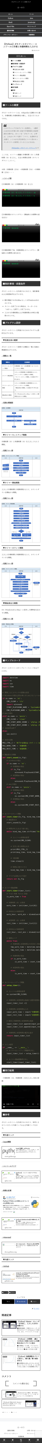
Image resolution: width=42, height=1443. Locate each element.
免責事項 (21, 1436)
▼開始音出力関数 (18, 81)
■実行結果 (14, 87)
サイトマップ (31, 1433)
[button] (34, 1301)
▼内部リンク (17, 96)
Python (13, 1292)
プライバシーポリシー (11, 1433)
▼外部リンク (17, 93)
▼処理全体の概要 (18, 69)
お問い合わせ (31, 1430)
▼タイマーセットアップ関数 (22, 72)
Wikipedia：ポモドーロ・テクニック (24, 148)
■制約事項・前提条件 (18, 63)
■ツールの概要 (16, 60)
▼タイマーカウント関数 (20, 78)
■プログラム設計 (16, 66)
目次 (18, 56)
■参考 (13, 90)
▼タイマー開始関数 (19, 75)
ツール (6, 1292)
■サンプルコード (16, 84)
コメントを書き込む (21, 1383)
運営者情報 (10, 1430)
